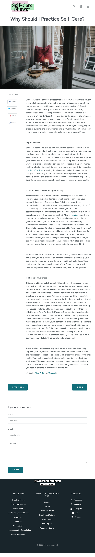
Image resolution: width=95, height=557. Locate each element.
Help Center (18, 509)
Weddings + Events (47, 528)
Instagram (78, 509)
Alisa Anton (40, 373)
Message (12, 443)
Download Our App (18, 504)
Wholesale (18, 517)
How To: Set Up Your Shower (18, 513)
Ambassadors (18, 526)
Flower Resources (18, 534)
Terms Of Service (47, 511)
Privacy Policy (47, 519)
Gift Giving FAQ (47, 524)
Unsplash (52, 373)
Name (10, 414)
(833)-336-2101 (47, 484)
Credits (47, 506)
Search (47, 502)
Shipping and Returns (47, 515)
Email (10, 429)
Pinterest (77, 504)
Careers (78, 517)
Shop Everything (18, 500)
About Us (18, 521)
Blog (78, 513)
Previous (19, 387)
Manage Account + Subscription (18, 530)
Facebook (78, 500)
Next (78, 387)
